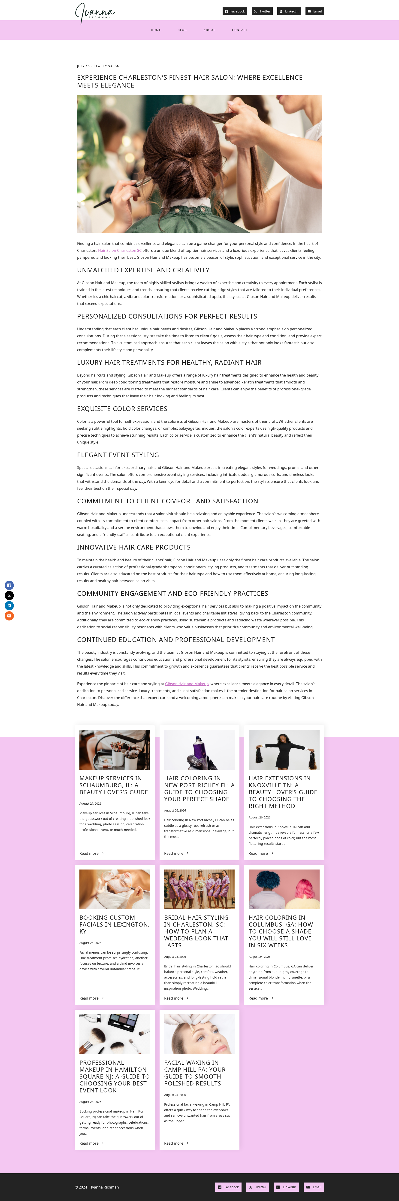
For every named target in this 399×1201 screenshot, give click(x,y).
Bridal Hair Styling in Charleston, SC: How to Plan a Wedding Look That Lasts (196, 931)
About (209, 30)
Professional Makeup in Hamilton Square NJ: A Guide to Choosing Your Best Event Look (114, 1076)
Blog (182, 30)
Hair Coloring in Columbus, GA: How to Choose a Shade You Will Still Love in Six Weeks (281, 931)
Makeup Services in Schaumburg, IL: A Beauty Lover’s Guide (113, 785)
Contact (240, 30)
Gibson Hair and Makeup (187, 683)
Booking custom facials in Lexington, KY (114, 924)
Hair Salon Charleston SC (120, 250)
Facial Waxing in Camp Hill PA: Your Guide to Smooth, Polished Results (195, 1073)
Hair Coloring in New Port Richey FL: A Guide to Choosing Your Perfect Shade (199, 788)
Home (156, 30)
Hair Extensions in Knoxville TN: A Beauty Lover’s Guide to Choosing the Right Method (283, 792)
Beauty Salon (107, 66)
